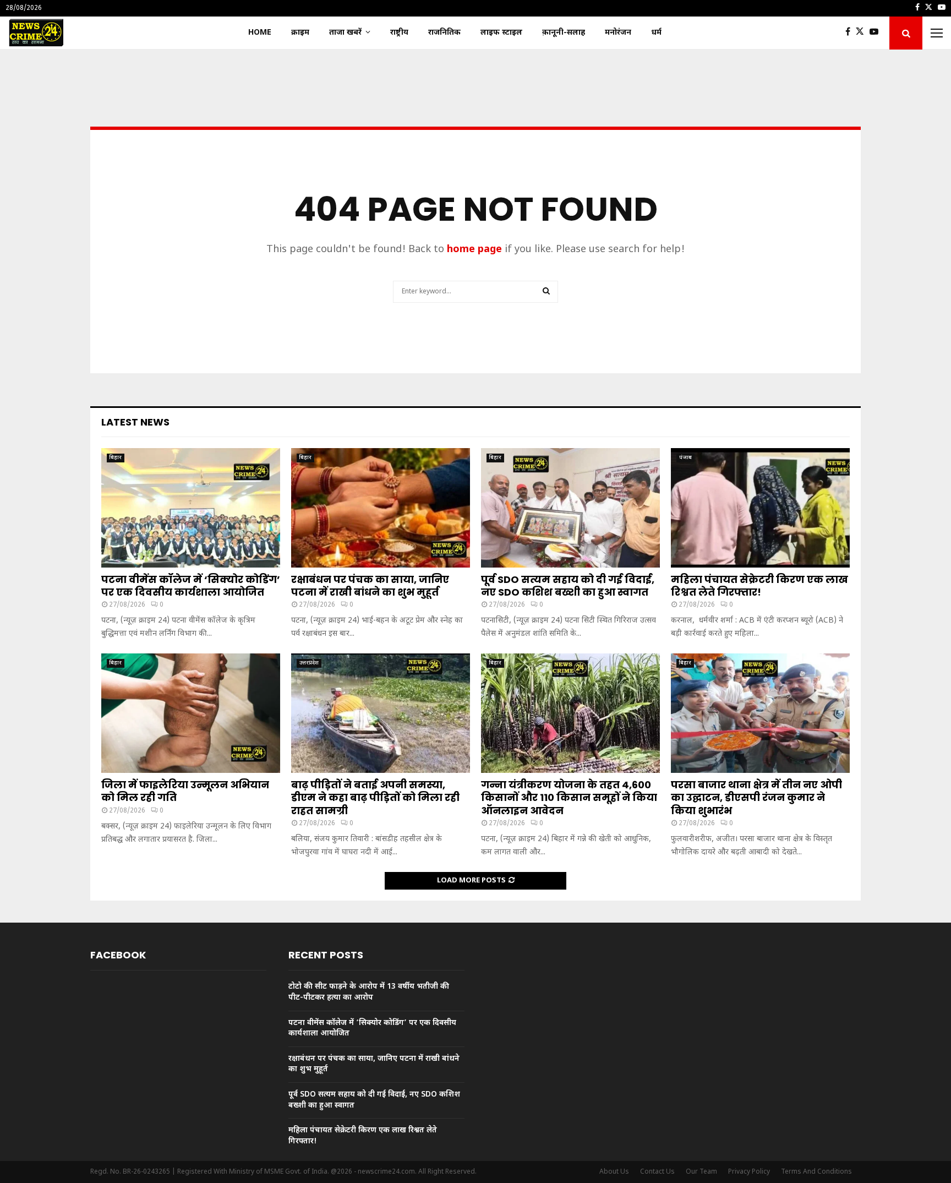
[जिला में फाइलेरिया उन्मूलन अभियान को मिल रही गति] (190, 713)
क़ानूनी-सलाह (563, 33)
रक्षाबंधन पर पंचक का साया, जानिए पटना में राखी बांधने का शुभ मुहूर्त (370, 586)
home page (474, 249)
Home (259, 33)
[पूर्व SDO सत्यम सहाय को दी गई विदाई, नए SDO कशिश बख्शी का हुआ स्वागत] (570, 508)
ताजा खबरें (345, 33)
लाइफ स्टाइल (501, 33)
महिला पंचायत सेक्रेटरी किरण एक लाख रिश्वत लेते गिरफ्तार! (759, 586)
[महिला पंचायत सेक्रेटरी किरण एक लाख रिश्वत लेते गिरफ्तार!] (760, 508)
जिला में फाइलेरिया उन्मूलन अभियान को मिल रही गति (185, 791)
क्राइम (300, 33)
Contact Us (657, 1172)
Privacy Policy (749, 1172)
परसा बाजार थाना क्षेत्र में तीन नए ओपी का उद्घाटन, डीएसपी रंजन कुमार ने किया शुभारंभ (756, 797)
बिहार (116, 457)
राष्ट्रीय (399, 33)
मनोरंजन (618, 33)
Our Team (701, 1172)
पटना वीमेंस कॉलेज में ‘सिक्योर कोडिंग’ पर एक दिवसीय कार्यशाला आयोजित (190, 586)
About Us (614, 1172)
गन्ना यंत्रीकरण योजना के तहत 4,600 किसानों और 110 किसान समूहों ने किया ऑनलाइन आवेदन (569, 797)
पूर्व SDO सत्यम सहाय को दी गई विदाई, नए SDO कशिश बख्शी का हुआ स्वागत (567, 586)
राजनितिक (444, 33)
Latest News (135, 422)
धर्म (656, 33)
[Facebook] (850, 33)
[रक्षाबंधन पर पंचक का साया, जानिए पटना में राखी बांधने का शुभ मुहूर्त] (380, 508)
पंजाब (685, 457)
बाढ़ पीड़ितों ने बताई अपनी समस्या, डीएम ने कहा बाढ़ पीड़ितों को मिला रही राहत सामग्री (375, 797)
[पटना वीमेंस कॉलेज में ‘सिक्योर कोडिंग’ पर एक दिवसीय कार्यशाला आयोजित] (190, 508)
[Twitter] (863, 33)
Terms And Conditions (816, 1172)
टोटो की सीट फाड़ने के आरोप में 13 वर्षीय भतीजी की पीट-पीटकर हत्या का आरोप (368, 992)
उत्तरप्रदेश (309, 663)
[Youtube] (877, 33)
